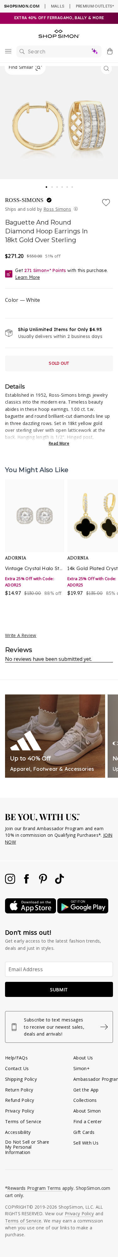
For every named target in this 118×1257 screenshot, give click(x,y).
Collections (85, 1100)
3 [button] (57, 185)
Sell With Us (85, 1143)
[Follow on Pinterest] (43, 882)
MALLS (58, 6)
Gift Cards (83, 1132)
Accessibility (18, 1132)
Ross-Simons (25, 200)
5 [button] (67, 185)
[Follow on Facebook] (27, 882)
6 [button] (72, 185)
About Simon (87, 1111)
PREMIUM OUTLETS (95, 6)
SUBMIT (59, 990)
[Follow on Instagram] (10, 882)
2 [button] (52, 185)
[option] (34, 541)
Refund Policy (19, 1100)
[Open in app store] (31, 912)
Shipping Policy (21, 1079)
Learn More (27, 277)
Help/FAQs (16, 1058)
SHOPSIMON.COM (21, 6)
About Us (83, 1058)
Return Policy (19, 1090)
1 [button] (46, 185)
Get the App (86, 1090)
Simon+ (81, 1068)
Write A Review (21, 635)
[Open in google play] (82, 912)
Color (22, 300)
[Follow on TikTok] (59, 882)
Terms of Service (23, 1121)
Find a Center (87, 1121)
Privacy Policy (19, 1111)
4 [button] (62, 185)
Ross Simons (57, 209)
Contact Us (17, 1068)
